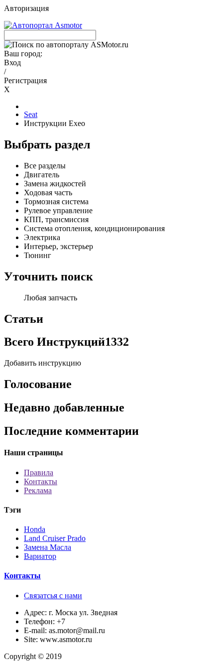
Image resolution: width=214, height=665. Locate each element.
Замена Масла (47, 547)
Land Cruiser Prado (55, 538)
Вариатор (40, 556)
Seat (30, 114)
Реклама (38, 490)
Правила (38, 472)
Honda (34, 529)
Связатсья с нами (53, 595)
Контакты (40, 481)
